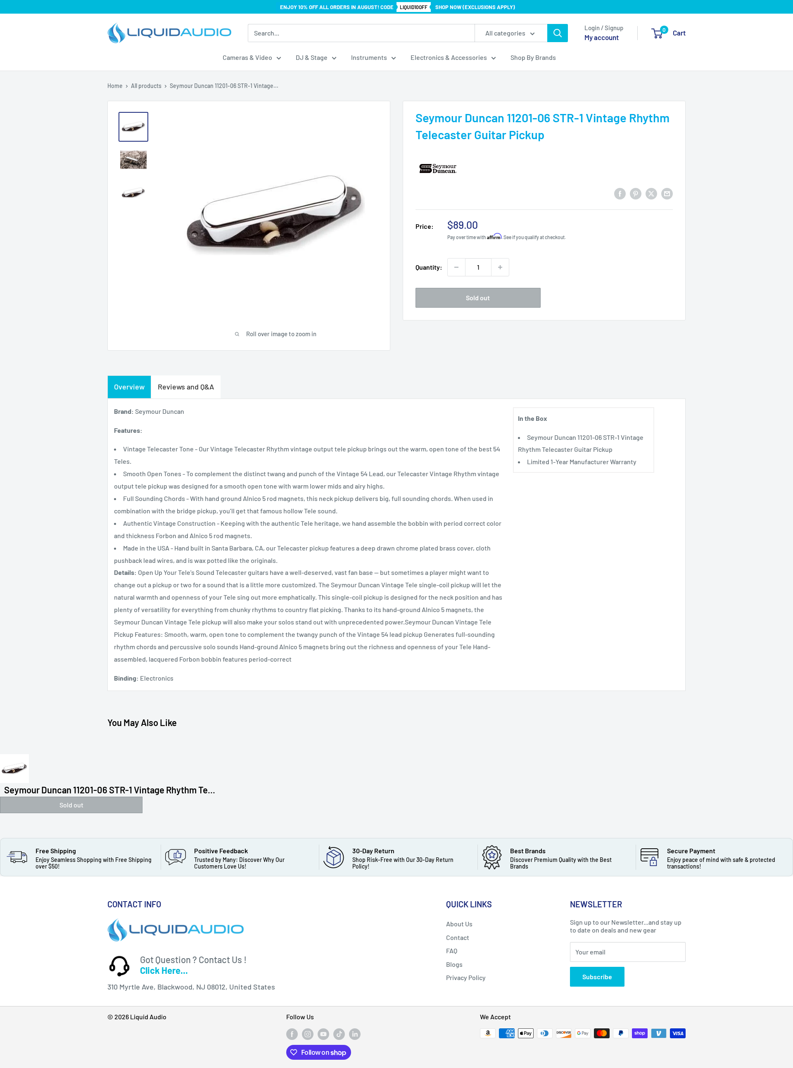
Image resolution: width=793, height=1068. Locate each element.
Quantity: (428, 267)
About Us (459, 924)
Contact (457, 937)
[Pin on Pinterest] (635, 193)
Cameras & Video (247, 57)
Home (115, 85)
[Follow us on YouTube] (323, 1034)
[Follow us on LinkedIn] (355, 1034)
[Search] (557, 33)
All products (146, 85)
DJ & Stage (312, 57)
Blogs (454, 964)
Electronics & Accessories (449, 57)
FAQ (451, 950)
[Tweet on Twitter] (651, 193)
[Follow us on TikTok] (339, 1034)
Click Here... (164, 970)
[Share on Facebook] (620, 193)
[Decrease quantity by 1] (456, 267)
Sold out (478, 297)
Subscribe (597, 976)
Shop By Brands (533, 57)
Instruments (369, 57)
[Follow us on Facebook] (292, 1034)
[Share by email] (667, 193)
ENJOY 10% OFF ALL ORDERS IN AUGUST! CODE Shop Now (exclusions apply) (397, 7)
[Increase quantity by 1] (500, 267)
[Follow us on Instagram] (307, 1034)
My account (601, 37)
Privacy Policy (466, 977)
